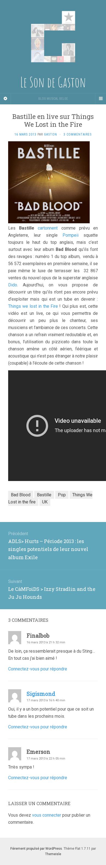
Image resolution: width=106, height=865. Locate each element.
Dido (12, 285)
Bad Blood (20, 494)
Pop (62, 494)
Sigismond (41, 693)
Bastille (44, 494)
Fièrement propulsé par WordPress (36, 849)
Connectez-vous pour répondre (37, 669)
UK (45, 502)
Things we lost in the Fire (33, 306)
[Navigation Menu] (100, 98)
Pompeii (71, 235)
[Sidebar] (5, 98)
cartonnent (48, 228)
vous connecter (46, 815)
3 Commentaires (78, 134)
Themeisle (53, 854)
